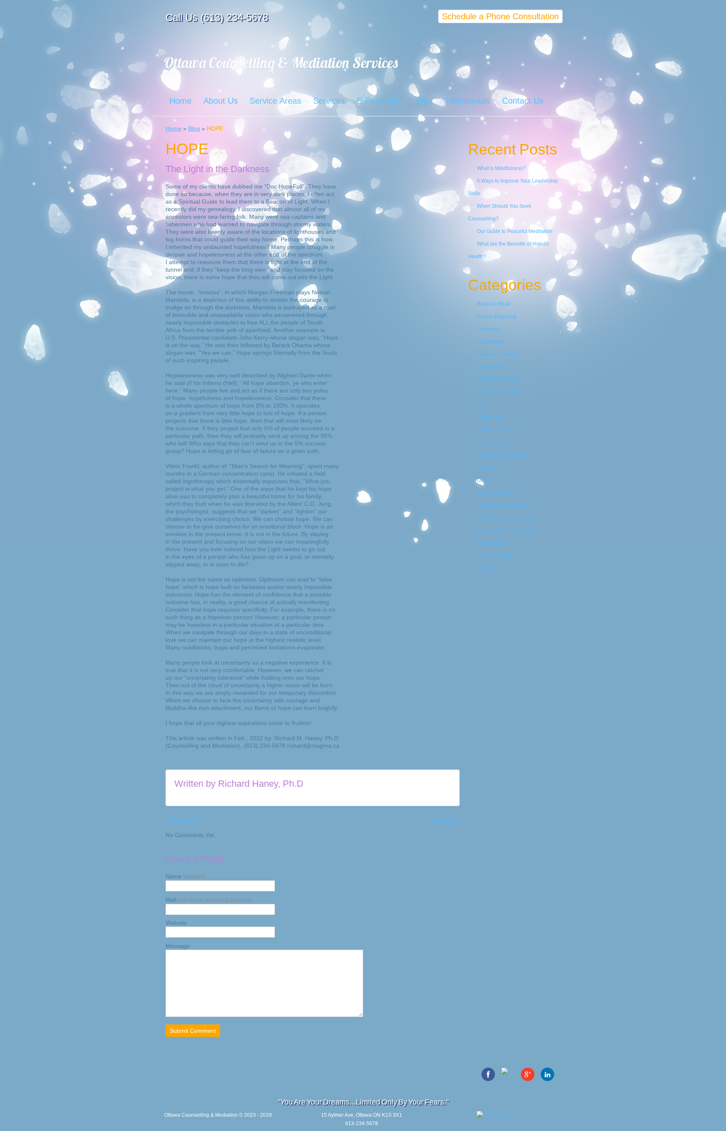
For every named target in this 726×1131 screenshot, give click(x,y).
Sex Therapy (491, 543)
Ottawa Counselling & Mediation (201, 1115)
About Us (220, 100)
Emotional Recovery (500, 379)
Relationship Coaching (503, 505)
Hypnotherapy (493, 442)
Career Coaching (496, 316)
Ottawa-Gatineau (496, 493)
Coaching (488, 329)
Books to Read (493, 304)
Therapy (486, 568)
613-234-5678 (361, 1123)
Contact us (346, 1076)
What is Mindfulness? (501, 168)
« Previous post (183, 820)
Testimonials (467, 100)
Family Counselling (499, 392)
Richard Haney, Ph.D (260, 783)
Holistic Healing (495, 430)
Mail (209, 899)
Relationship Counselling (506, 518)
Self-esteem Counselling (505, 531)
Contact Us (523, 100)
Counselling (491, 342)
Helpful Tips (490, 417)
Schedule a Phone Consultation (500, 16)
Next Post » (447, 820)
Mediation (488, 468)
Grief (482, 405)
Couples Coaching (498, 354)
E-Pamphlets (381, 100)
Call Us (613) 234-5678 (217, 17)
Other (483, 480)
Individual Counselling (502, 455)
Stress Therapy (494, 556)
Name (186, 876)
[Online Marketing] (518, 1123)
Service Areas (275, 100)
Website (176, 922)
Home (180, 100)
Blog (424, 100)
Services (329, 100)
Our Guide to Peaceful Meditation (514, 231)
